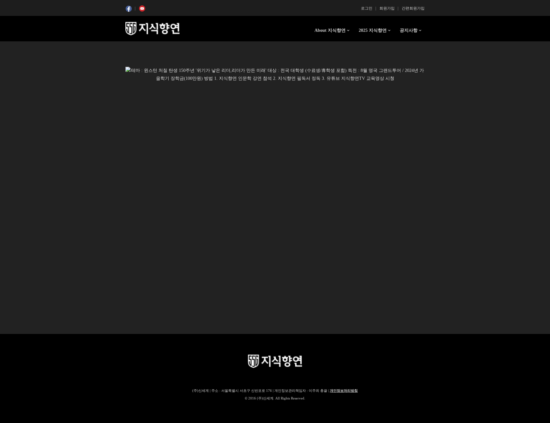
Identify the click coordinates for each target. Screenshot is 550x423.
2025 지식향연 (373, 30)
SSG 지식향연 (152, 28)
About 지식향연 (330, 30)
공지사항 (409, 30)
